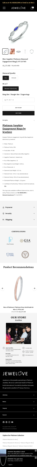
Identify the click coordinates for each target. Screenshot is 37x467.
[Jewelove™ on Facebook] (4, 422)
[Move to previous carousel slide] (2, 288)
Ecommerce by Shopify (12, 428)
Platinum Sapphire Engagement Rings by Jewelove (14, 129)
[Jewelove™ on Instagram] (9, 422)
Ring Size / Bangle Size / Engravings (16, 94)
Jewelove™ (13, 426)
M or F (5, 84)
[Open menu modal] (4, 7)
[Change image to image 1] (5, 51)
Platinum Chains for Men (25, 446)
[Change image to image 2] (12, 51)
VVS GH (13, 78)
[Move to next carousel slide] (34, 288)
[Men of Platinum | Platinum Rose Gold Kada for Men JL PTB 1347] (18, 288)
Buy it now (18, 113)
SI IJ (5, 78)
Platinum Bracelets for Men (10, 439)
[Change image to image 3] (18, 51)
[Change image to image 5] (31, 51)
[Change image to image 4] (25, 51)
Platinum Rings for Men (27, 443)
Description (5, 120)
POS (3, 428)
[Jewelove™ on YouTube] (12, 422)
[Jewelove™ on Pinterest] (6, 422)
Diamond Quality (9, 73)
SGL (5, 186)
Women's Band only (10, 89)
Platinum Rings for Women (10, 446)
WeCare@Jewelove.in (8, 195)
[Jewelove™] (18, 7)
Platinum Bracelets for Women (11, 443)
